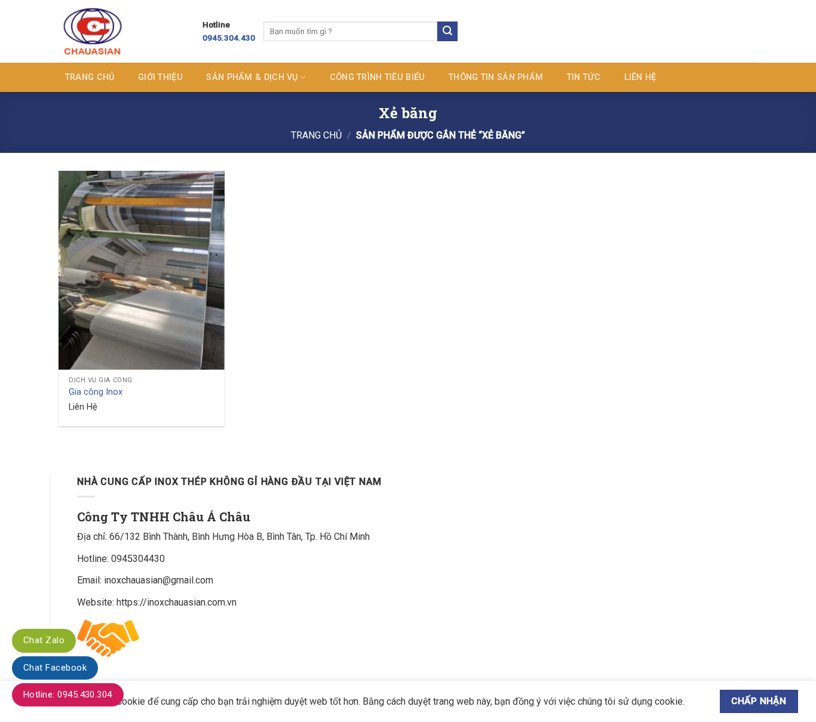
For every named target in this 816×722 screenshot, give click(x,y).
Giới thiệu (160, 77)
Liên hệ (640, 77)
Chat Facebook (55, 667)
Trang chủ (90, 77)
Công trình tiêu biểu (377, 77)
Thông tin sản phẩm (496, 77)
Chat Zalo (44, 640)
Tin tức (583, 77)
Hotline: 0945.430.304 (67, 694)
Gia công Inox (95, 392)
